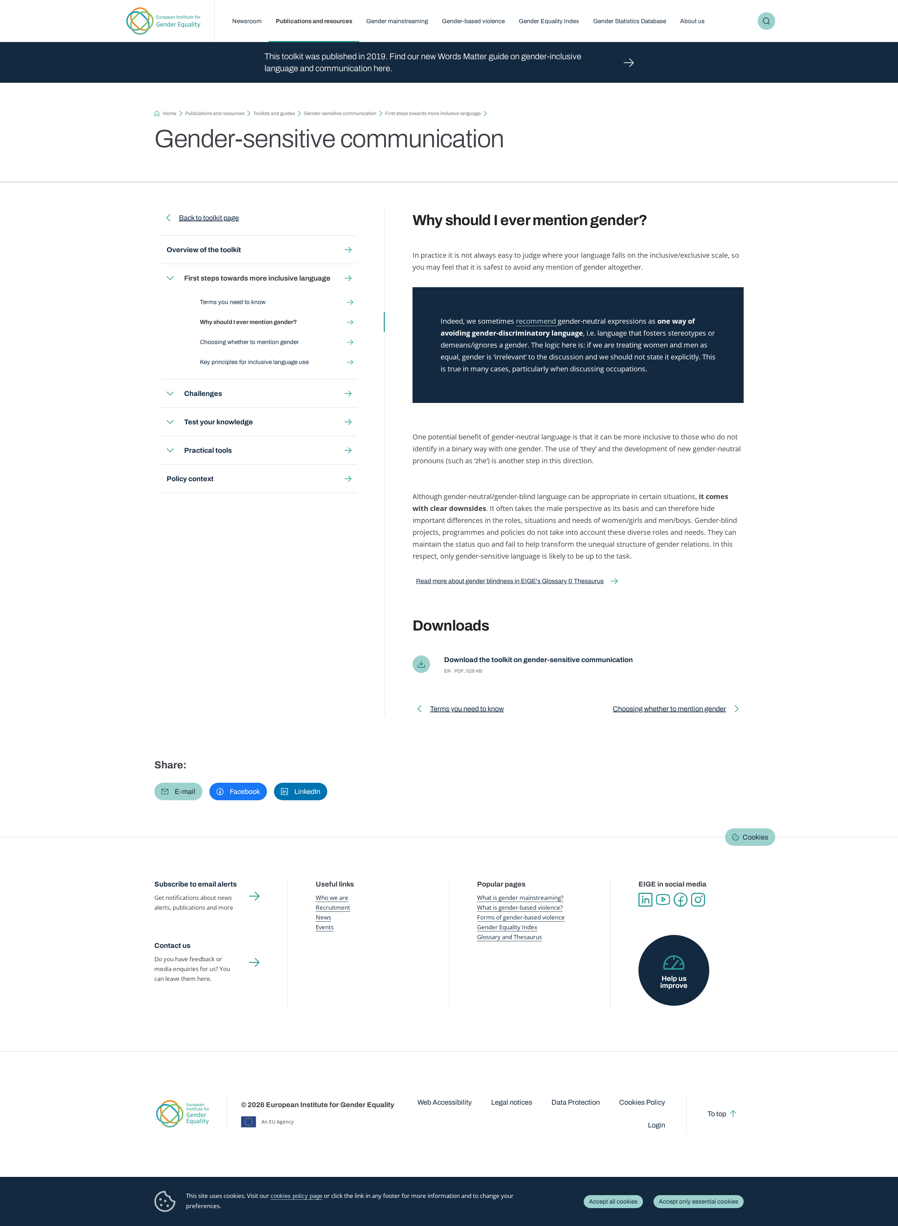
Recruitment (333, 907)
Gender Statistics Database (629, 21)
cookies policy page (296, 1196)
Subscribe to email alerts (195, 884)
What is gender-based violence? (520, 907)
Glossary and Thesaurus (509, 937)
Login (656, 1125)
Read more (449, 62)
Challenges (203, 393)
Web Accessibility (444, 1102)
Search (766, 21)
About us (692, 21)
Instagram (698, 900)
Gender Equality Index (549, 21)
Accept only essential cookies (698, 1201)
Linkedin (645, 900)
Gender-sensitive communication (340, 113)
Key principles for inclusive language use (254, 362)
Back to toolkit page (209, 218)
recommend (537, 321)
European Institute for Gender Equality (163, 21)
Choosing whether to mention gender (249, 342)
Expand (170, 278)
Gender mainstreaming (397, 21)
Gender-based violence (473, 21)
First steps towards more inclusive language (433, 113)
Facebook (681, 900)
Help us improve (674, 982)
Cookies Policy (642, 1102)
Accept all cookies (613, 1201)
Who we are (332, 898)
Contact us (172, 945)
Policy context (190, 479)
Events (325, 927)
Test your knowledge (218, 422)
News (323, 917)
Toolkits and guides (274, 113)
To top (717, 1114)
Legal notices (511, 1102)
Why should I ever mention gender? (248, 322)
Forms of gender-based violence (521, 917)
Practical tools (208, 450)
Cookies (755, 837)
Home (169, 113)
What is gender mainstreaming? (520, 898)
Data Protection (575, 1102)
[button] (178, 791)
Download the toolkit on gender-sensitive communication (538, 659)
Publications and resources (314, 21)
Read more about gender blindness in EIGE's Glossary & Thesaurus (510, 581)
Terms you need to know (233, 302)
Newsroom (247, 21)
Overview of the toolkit (204, 250)
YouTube (663, 900)
